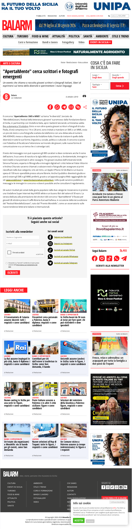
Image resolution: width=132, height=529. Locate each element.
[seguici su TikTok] (112, 487)
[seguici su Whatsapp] (116, 487)
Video (81, 42)
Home (63, 62)
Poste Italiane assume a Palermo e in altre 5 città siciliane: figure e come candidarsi (44, 404)
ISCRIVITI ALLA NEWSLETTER (110, 265)
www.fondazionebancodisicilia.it (38, 180)
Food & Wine (13, 494)
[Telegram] (50, 262)
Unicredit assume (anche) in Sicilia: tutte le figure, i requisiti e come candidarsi (73, 361)
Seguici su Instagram (63, 243)
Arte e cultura (83, 62)
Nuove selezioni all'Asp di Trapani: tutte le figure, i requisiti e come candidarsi (45, 444)
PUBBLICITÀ (41, 16)
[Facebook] (50, 237)
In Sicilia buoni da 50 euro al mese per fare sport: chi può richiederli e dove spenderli (72, 321)
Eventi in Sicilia (14, 487)
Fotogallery (68, 42)
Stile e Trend (40, 487)
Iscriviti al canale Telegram (65, 262)
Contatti (71, 494)
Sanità (10, 505)
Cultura (11, 483)
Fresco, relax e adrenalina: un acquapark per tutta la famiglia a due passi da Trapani (109, 360)
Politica (11, 502)
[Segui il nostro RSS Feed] (125, 487)
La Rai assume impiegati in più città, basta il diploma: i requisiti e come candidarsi (17, 361)
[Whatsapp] (50, 256)
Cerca (118, 86)
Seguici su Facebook (63, 237)
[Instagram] (50, 243)
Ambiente (38, 483)
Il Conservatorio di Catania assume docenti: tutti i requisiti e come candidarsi (17, 319)
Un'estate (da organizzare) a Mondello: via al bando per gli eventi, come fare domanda (16, 446)
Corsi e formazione (28, 42)
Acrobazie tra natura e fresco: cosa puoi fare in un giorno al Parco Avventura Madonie (107, 197)
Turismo (11, 490)
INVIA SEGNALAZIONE (75, 16)
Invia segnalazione (76, 498)
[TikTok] (50, 250)
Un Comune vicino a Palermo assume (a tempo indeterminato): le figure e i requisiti (73, 446)
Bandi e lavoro (50, 42)
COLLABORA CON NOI (94, 16)
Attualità (12, 498)
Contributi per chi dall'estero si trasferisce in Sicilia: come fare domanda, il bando (44, 362)
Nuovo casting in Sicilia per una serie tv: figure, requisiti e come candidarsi (17, 403)
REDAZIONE (52, 16)
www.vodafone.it (14, 180)
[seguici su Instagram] (108, 487)
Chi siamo (71, 483)
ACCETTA (79, 520)
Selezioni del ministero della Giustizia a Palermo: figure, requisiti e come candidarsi (72, 404)
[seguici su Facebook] (103, 487)
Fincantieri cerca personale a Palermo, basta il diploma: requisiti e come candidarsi (44, 321)
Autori (70, 490)
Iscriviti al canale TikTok (64, 250)
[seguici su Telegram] (121, 487)
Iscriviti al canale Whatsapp (66, 256)
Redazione (9, 331)
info (114, 508)
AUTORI (62, 16)
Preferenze (90, 521)
